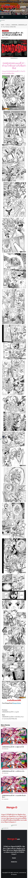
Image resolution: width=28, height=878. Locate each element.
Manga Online (17, 703)
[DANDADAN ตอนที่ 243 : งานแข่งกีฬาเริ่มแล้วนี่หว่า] (14, 785)
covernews (22, 872)
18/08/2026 (5, 773)
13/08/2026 (5, 799)
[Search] (26, 17)
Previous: (10, 711)
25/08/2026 (5, 748)
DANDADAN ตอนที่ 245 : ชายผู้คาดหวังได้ (13, 747)
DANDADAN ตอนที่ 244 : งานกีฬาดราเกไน (13, 771)
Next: (13, 716)
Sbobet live (14, 861)
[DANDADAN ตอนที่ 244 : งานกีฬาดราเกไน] (14, 760)
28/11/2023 (5, 37)
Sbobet (14, 858)
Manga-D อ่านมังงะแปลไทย (14, 10)
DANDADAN (5, 30)
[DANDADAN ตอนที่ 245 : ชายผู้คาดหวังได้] (14, 736)
